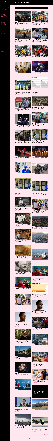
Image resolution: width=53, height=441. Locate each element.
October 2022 (3, 24)
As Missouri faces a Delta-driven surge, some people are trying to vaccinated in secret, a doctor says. (39, 194)
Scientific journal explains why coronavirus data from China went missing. (22, 40)
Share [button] (15, 25)
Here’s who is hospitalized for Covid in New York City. (22, 209)
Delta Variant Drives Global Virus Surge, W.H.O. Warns (40, 57)
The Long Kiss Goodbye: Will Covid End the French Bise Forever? (23, 126)
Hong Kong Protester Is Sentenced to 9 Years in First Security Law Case (38, 347)
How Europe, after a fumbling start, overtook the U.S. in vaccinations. (39, 295)
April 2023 (3, 22)
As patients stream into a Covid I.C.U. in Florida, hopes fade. (22, 174)
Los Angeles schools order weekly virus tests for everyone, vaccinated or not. (40, 278)
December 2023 (3, 14)
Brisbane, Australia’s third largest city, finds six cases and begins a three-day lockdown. (22, 92)
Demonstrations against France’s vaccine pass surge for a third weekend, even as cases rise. (40, 23)
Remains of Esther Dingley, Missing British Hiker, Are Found (23, 273)
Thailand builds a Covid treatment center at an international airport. (38, 364)
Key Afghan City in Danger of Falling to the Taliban (39, 108)
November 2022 (3, 23)
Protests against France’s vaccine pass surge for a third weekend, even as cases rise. (23, 57)
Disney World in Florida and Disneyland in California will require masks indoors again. (22, 374)
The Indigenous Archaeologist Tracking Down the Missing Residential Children (22, 341)
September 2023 (4, 16)
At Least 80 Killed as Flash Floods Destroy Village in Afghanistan (39, 391)
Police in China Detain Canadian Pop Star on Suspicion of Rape (39, 73)
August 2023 (3, 17)
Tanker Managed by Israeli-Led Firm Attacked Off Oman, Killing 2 (40, 261)
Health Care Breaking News (5, 7)
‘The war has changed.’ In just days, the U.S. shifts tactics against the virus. (39, 124)
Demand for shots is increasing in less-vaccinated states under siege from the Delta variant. (40, 40)
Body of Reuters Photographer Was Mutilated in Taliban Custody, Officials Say (40, 159)
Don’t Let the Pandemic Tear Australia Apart (21, 358)
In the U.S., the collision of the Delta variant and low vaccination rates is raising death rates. (39, 90)
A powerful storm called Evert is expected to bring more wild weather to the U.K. (23, 426)
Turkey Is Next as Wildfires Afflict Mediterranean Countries (23, 257)
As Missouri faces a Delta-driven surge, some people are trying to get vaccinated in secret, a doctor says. (22, 191)
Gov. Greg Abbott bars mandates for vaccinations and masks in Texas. (22, 23)
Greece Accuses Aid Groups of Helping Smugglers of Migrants (39, 228)
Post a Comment (18, 25)
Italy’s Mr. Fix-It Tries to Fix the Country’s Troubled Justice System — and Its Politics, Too (22, 392)
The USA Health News (22, 2)
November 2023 (3, 15)
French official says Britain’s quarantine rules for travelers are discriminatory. (39, 429)
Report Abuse (3, 33)
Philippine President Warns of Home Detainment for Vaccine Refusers (22, 409)
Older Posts (46, 434)
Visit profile (5, 9)
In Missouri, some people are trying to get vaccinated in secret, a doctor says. (38, 141)
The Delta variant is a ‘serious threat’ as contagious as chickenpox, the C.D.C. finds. (39, 211)
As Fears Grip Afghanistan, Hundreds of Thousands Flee (22, 142)
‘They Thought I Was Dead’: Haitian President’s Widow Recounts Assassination (40, 312)
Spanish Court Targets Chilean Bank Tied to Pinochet (22, 225)
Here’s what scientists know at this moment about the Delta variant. (22, 109)
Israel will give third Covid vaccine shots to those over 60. (39, 381)
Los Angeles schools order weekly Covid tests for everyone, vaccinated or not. (23, 289)
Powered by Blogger (32, 438)
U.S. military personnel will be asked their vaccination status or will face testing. (39, 176)
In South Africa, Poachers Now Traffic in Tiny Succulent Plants (23, 158)
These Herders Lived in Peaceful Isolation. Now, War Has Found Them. (39, 412)
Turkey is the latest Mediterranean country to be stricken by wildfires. (39, 245)
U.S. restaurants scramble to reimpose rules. (22, 241)
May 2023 (3, 21)
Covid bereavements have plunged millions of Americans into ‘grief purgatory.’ (23, 75)
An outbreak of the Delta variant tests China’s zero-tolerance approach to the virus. (40, 329)
